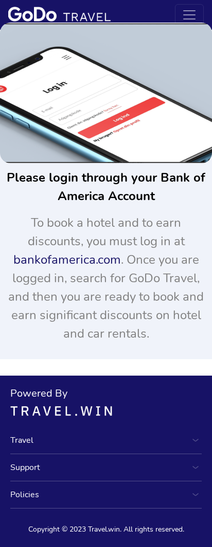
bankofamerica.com (67, 259)
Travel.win (104, 529)
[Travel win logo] (106, 410)
